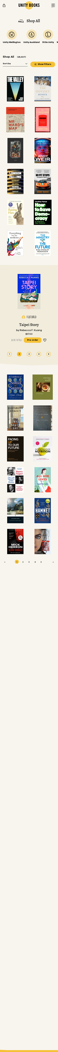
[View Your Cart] (4, 5)
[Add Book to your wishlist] (45, 340)
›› (53, 562)
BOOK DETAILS (16, 340)
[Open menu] (52, 5)
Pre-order (32, 340)
